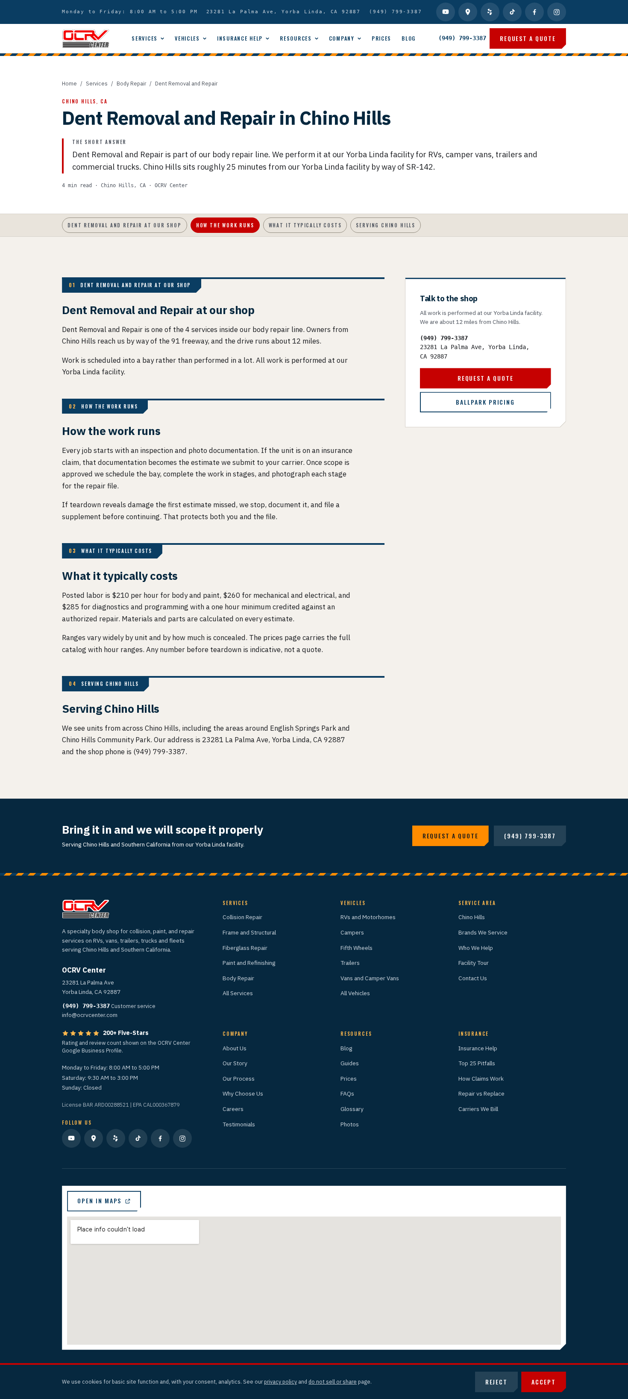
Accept (543, 1381)
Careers (233, 1109)
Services (145, 38)
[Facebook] (534, 12)
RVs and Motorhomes (368, 917)
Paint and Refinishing (249, 963)
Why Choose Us (243, 1093)
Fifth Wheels (356, 948)
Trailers (350, 963)
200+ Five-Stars (126, 1033)
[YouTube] (445, 12)
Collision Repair (242, 917)
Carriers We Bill (478, 1109)
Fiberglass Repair (245, 948)
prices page (282, 637)
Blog (409, 38)
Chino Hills (471, 917)
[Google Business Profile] (467, 12)
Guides (349, 1063)
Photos (349, 1124)
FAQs (347, 1093)
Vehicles (187, 38)
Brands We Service (483, 932)
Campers (352, 932)
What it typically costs (305, 225)
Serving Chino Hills (385, 225)
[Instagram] (556, 12)
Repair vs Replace (481, 1093)
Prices (381, 38)
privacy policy (280, 1381)
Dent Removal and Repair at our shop (124, 225)
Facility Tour (473, 963)
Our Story (235, 1063)
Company (342, 38)
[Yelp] (490, 12)
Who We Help (475, 948)
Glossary (352, 1109)
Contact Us (472, 978)
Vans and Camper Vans (369, 978)
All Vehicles (355, 993)
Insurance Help (240, 38)
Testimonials (239, 1124)
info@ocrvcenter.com (89, 1015)
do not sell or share (332, 1381)
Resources (296, 38)
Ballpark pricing (485, 401)
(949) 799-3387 (395, 12)
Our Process (239, 1078)
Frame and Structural (249, 932)
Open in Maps (99, 1200)
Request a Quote (528, 38)
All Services (238, 993)
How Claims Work (481, 1078)
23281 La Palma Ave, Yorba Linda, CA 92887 (283, 12)
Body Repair (131, 83)
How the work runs (225, 225)
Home (69, 83)
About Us (235, 1048)
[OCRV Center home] (85, 38)
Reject (496, 1381)
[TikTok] (512, 12)
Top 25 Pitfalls (476, 1063)
